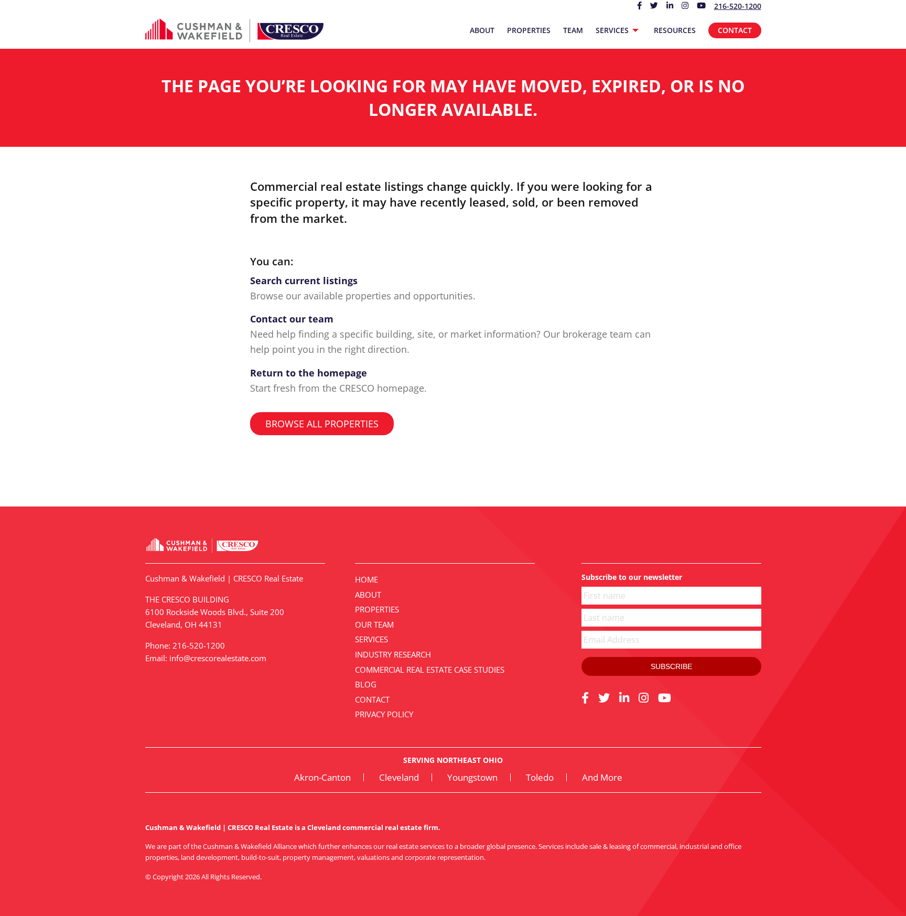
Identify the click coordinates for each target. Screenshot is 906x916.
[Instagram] (644, 697)
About (482, 30)
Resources (675, 30)
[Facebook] (585, 697)
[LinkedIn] (624, 697)
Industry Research (393, 654)
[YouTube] (664, 697)
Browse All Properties (322, 423)
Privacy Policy (384, 714)
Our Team (374, 624)
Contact (735, 30)
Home (366, 579)
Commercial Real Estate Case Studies (429, 669)
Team (573, 30)
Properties (529, 30)
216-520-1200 (737, 6)
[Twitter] (604, 697)
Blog (365, 684)
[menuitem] (482, 30)
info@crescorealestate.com (217, 658)
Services (612, 30)
